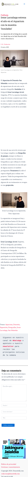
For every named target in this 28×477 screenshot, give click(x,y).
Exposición (4, 327)
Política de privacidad (8, 464)
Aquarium (9, 324)
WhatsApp (17, 341)
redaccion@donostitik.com (10, 474)
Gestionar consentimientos (10, 467)
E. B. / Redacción (5, 44)
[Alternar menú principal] (24, 4)
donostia (16, 324)
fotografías (12, 327)
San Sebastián (13, 330)
